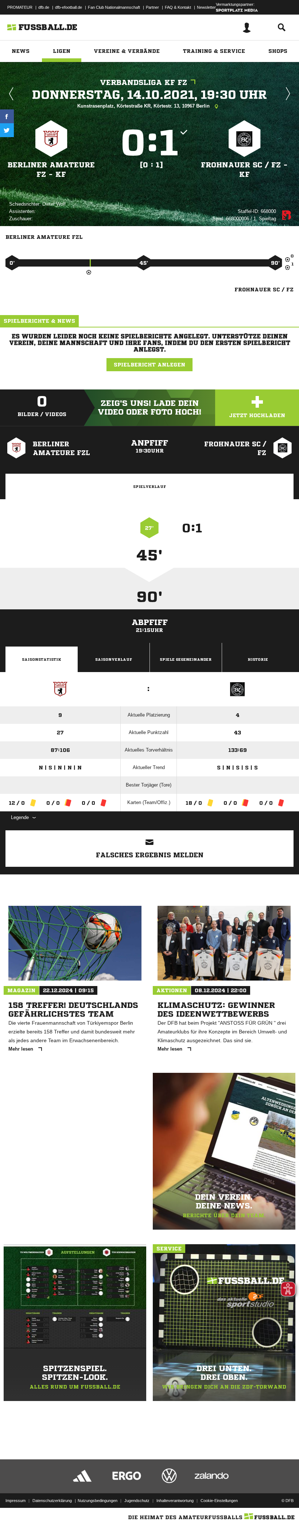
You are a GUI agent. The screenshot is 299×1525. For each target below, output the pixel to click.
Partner (152, 7)
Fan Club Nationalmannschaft (114, 7)
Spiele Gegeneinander (185, 659)
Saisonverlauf (113, 659)
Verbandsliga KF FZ (143, 82)
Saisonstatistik (41, 659)
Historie (258, 659)
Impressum (15, 1500)
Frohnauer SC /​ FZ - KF (244, 169)
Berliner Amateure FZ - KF (51, 169)
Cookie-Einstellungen (219, 1500)
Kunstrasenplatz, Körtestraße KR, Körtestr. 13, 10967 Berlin (144, 106)
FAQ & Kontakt (178, 7)
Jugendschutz (137, 1500)
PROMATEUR (19, 7)
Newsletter (206, 7)
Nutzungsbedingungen (97, 1500)
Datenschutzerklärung (52, 1500)
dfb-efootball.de (68, 7)
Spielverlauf (149, 486)
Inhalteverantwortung (175, 1500)
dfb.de (43, 7)
